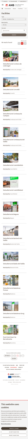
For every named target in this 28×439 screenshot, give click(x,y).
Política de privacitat (17, 382)
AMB (17, 365)
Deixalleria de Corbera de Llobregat (12, 65)
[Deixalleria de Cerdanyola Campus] (10, 106)
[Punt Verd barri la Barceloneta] (10, 329)
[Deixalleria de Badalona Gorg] (10, 306)
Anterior (7, 355)
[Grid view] (19, 43)
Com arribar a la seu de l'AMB (8, 380)
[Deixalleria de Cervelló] (10, 82)
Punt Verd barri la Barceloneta (9, 338)
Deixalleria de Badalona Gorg (13, 313)
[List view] (22, 43)
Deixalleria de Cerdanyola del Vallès (13, 140)
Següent (14, 358)
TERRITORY (21, 365)
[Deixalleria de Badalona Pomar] (10, 280)
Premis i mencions (14, 384)
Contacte (17, 380)
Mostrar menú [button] (3, 3)
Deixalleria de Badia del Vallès (14, 264)
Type (3, 16)
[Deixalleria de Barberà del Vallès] (10, 230)
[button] (4, 1)
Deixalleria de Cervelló (11, 89)
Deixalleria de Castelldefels (13, 165)
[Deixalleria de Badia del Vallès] (10, 256)
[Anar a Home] (2, 8)
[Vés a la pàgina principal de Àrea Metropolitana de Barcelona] (14, 5)
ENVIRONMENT (13, 367)
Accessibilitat (22, 380)
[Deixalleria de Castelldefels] (10, 157)
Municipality (5, 22)
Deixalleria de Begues (11, 214)
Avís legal (10, 382)
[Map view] (25, 43)
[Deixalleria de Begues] (10, 206)
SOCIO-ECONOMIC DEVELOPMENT (13, 369)
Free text (4, 28)
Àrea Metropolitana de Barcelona (14, 374)
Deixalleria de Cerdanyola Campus (12, 115)
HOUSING (7, 367)
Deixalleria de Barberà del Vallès (12, 239)
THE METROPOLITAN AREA (9, 365)
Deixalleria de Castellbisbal (13, 190)
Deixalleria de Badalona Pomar (11, 289)
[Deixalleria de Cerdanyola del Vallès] (10, 132)
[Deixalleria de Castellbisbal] (10, 182)
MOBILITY (20, 367)
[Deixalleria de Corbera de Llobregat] (10, 56)
